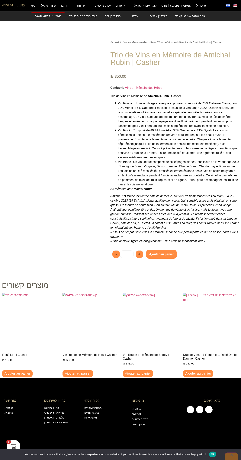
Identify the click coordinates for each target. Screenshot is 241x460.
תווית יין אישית (159, 16)
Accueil (114, 42)
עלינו (135, 16)
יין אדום (120, 5)
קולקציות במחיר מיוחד (83, 16)
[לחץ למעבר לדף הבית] (13, 5)
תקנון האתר (138, 424)
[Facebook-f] (190, 409)
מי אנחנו (136, 408)
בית (33, 5)
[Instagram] (199, 409)
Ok (212, 454)
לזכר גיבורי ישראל (145, 5)
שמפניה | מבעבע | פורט (176, 5)
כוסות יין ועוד (112, 16)
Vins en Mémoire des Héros (139, 42)
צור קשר (136, 413)
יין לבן (64, 5)
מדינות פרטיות (140, 419)
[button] (219, 6)
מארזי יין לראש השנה (48, 16)
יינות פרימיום (103, 5)
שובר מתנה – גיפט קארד (190, 16)
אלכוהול (201, 5)
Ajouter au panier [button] (17, 373)
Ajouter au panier (161, 254)
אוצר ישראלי (48, 5)
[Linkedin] (209, 409)
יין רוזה (81, 5)
